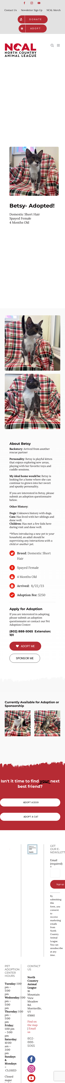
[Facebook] (31, 1059)
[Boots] (47, 723)
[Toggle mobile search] (52, 45)
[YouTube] (31, 1078)
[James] (18, 723)
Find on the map (32, 1023)
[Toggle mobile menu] (58, 45)
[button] (7, 723)
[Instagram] (31, 1069)
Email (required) (55, 863)
